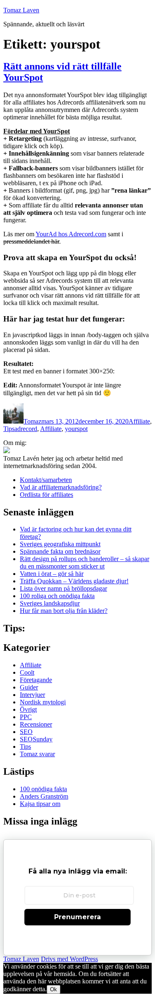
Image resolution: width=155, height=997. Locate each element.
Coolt (27, 672)
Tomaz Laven (21, 10)
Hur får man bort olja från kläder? (63, 610)
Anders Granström (44, 796)
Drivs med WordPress (69, 958)
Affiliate (139, 421)
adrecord (25, 428)
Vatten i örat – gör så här (51, 573)
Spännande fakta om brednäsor (60, 551)
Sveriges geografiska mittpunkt (60, 543)
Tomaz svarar (37, 753)
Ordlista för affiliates (46, 494)
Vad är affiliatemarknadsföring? (61, 487)
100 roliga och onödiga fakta (57, 595)
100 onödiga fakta (43, 788)
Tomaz (32, 421)
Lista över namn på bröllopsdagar (63, 588)
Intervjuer (32, 694)
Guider (29, 687)
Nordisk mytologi (43, 702)
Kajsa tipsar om (40, 803)
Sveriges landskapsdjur (50, 603)
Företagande (36, 679)
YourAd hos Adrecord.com (71, 234)
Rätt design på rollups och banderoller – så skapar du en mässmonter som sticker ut (84, 562)
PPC (26, 716)
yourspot (76, 428)
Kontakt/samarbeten (46, 479)
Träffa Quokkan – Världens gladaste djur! (74, 581)
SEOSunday (36, 739)
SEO (26, 731)
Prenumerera (77, 917)
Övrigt (28, 709)
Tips (8, 428)
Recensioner (36, 724)
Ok (53, 989)
